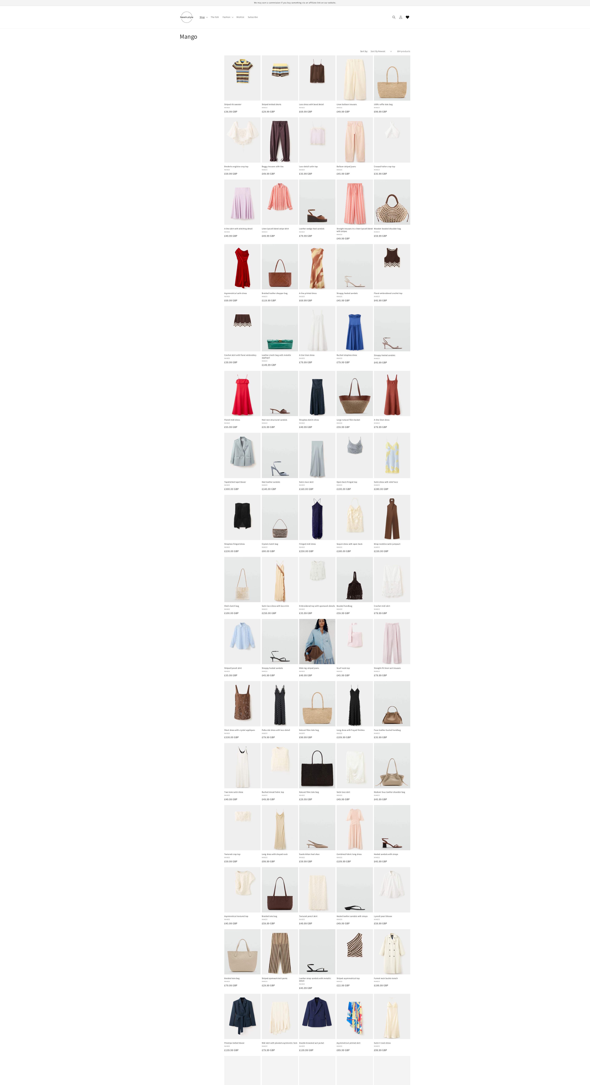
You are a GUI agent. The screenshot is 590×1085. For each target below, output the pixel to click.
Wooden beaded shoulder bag (392, 202)
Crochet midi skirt (392, 579)
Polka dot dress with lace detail (280, 703)
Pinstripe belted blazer (242, 1016)
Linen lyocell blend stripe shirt (280, 202)
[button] (203, 17)
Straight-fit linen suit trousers (392, 641)
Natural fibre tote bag (317, 703)
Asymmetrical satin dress (242, 266)
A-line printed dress (317, 266)
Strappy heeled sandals (355, 266)
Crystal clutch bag (280, 517)
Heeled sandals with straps (392, 827)
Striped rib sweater (242, 78)
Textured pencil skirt (317, 889)
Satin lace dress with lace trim (280, 579)
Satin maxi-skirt (317, 455)
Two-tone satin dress (242, 765)
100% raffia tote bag (392, 78)
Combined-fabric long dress (355, 827)
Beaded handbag (355, 579)
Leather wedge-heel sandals (317, 202)
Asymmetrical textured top (242, 889)
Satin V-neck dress (392, 1016)
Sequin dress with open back (355, 517)
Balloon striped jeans (355, 140)
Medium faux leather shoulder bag (392, 765)
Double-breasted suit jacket (317, 1016)
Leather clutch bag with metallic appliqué (280, 328)
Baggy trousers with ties (280, 140)
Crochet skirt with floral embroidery (242, 328)
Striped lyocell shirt (242, 641)
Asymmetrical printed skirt (355, 1016)
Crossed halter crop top (392, 140)
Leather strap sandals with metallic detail (317, 951)
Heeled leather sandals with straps (355, 889)
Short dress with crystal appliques (242, 703)
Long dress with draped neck (280, 827)
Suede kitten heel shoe (317, 827)
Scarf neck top (355, 641)
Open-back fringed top (355, 455)
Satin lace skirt (355, 765)
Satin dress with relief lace (392, 455)
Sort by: (364, 51)
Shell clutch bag (242, 579)
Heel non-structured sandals (280, 393)
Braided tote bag (280, 889)
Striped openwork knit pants (280, 951)
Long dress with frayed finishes (355, 703)
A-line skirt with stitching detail (242, 202)
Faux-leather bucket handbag (392, 703)
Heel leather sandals (280, 455)
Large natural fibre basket (355, 393)
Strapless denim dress (317, 393)
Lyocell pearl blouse (392, 889)
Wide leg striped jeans (317, 641)
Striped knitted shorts (280, 78)
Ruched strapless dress (355, 328)
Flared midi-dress (242, 393)
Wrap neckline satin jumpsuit (392, 517)
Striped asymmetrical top (355, 951)
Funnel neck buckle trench (392, 951)
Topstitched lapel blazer (242, 455)
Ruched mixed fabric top (280, 765)
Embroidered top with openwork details (317, 579)
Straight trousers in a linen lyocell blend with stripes (355, 202)
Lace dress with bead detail (317, 78)
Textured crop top (242, 827)
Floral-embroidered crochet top (392, 266)
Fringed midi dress (317, 517)
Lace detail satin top (317, 140)
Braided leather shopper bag (280, 266)
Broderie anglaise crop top (242, 140)
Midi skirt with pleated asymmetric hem (280, 1016)
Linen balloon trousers (355, 78)
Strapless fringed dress (242, 517)
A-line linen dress (317, 328)
